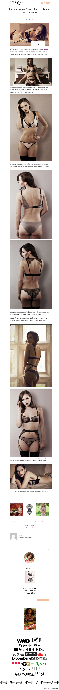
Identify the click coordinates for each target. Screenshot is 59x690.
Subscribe (29, 28)
